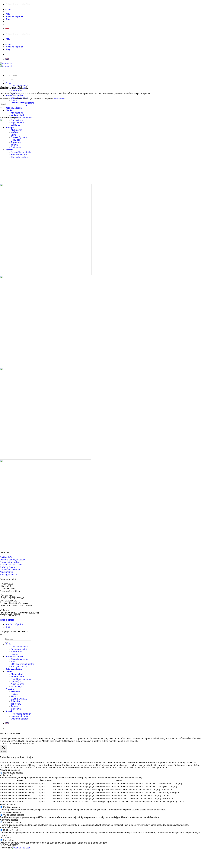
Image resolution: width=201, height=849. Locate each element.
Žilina (13, 696)
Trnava (14, 706)
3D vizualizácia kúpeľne (22, 664)
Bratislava (16, 709)
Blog (7, 19)
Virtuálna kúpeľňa (14, 17)
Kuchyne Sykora (19, 666)
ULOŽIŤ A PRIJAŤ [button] (9, 845)
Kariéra (14, 654)
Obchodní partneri (19, 719)
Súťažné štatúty (7, 567)
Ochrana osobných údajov (12, 560)
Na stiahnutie (6, 572)
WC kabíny (16, 686)
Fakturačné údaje (19, 649)
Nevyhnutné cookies (13, 773)
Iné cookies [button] (5, 837)
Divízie (8, 110)
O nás (8, 83)
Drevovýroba (17, 681)
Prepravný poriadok (9, 562)
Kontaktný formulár (20, 716)
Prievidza (15, 701)
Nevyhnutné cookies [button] (10, 770)
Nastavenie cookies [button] (12, 743)
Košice (14, 694)
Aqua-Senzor (17, 684)
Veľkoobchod (17, 115)
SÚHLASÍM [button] (28, 743)
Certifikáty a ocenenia (10, 569)
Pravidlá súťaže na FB (11, 564)
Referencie (16, 90)
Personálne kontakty (21, 714)
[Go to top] (1, 634)
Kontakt (9, 711)
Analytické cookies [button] (9, 820)
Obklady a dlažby (19, 659)
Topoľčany (16, 704)
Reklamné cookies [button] (9, 827)
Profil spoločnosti (19, 647)
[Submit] (1, 107)
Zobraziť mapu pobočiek (17, 4)
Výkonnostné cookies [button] (10, 812)
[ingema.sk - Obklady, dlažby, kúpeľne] (6, 64)
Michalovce (16, 691)
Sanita (14, 100)
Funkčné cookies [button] (8, 804)
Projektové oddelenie (21, 118)
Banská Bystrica (19, 699)
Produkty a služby (14, 96)
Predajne (9, 689)
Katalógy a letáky (13, 108)
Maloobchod (17, 113)
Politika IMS (6, 557)
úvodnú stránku (60, 99)
